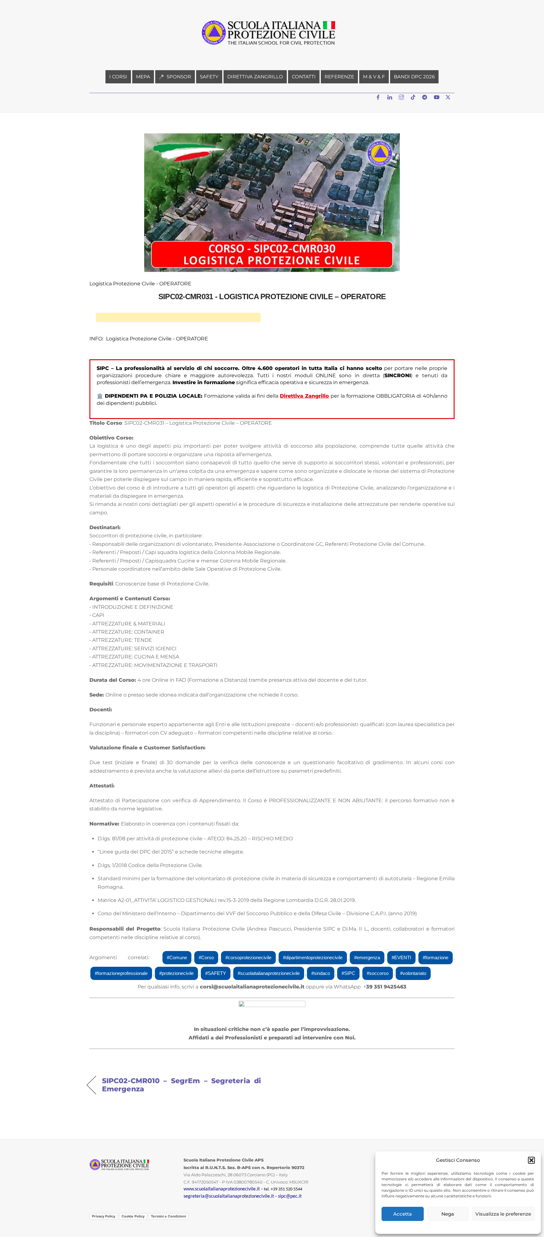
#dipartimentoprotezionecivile (313, 957)
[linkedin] (390, 96)
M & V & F (374, 77)
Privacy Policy (103, 1216)
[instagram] (402, 96)
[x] (448, 96)
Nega (447, 1214)
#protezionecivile (176, 973)
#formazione (435, 957)
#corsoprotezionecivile (248, 957)
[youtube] (437, 96)
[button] (531, 1160)
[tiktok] (413, 96)
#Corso (206, 957)
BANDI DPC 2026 (414, 77)
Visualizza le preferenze (503, 1214)
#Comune (177, 957)
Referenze (339, 77)
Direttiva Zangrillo (255, 77)
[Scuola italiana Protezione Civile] (272, 48)
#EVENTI (401, 957)
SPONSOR (178, 77)
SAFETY (209, 77)
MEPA (143, 77)
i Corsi (118, 77)
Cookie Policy (133, 1216)
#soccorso (377, 973)
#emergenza (367, 957)
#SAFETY (215, 973)
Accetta (402, 1214)
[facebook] (378, 96)
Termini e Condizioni (168, 1216)
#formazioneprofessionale (121, 973)
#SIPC (348, 973)
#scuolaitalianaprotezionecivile (269, 973)
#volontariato (413, 973)
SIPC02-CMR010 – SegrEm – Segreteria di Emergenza (181, 1085)
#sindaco (320, 973)
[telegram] (425, 96)
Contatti (304, 77)
